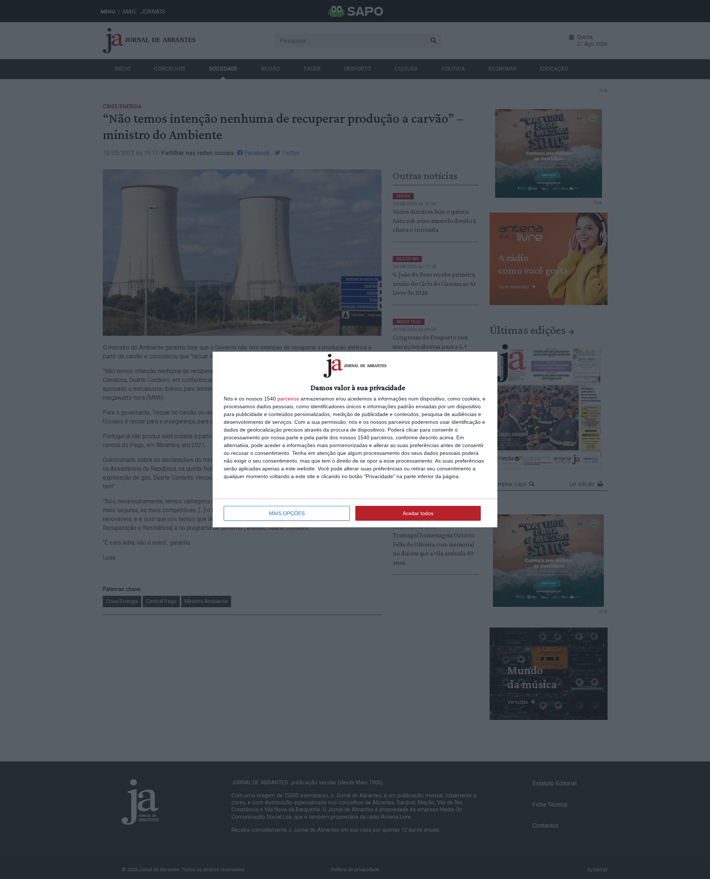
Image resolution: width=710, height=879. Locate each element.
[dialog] (355, 439)
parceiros (288, 398)
